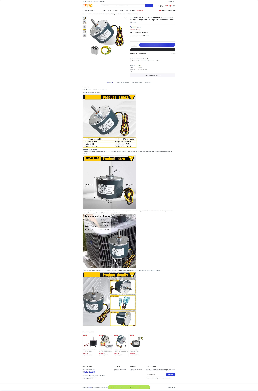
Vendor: (131, 67)
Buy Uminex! (140, 10)
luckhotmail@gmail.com (88, 378)
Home (104, 10)
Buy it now (152, 49)
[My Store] (87, 5)
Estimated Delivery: (136, 58)
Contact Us (132, 10)
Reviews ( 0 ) (148, 82)
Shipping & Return (137, 82)
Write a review (133, 22)
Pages (121, 10)
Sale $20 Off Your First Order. (168, 10)
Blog (127, 10)
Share (174, 53)
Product (115, 10)
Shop (109, 10)
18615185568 (89, 372)
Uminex (90, 387)
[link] (96, 337)
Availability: (132, 65)
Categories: (132, 69)
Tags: (131, 71)
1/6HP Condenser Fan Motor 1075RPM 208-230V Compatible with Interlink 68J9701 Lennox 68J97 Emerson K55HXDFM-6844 (89, 350)
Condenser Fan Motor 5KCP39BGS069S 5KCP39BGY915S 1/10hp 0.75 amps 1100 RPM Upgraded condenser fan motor (152, 18)
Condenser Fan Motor (142, 69)
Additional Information (123, 82)
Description (110, 82)
